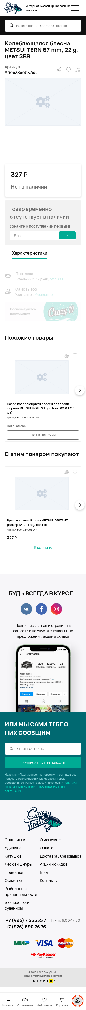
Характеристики (29, 253)
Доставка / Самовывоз (60, 856)
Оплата (46, 848)
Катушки (13, 856)
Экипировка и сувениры (17, 905)
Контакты (49, 880)
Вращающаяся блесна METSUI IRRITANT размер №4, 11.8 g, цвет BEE (37, 522)
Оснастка (13, 880)
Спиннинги (15, 839)
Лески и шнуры (18, 864)
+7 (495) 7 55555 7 (26, 920)
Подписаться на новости (43, 762)
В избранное (68, 69)
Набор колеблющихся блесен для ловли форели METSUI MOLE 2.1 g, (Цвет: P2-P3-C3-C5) (41, 408)
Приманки (14, 872)
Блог (44, 872)
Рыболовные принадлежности (21, 891)
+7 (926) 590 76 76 (26, 926)
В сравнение (77, 69)
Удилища (13, 848)
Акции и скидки (53, 864)
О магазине (50, 839)
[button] (6, 390)
